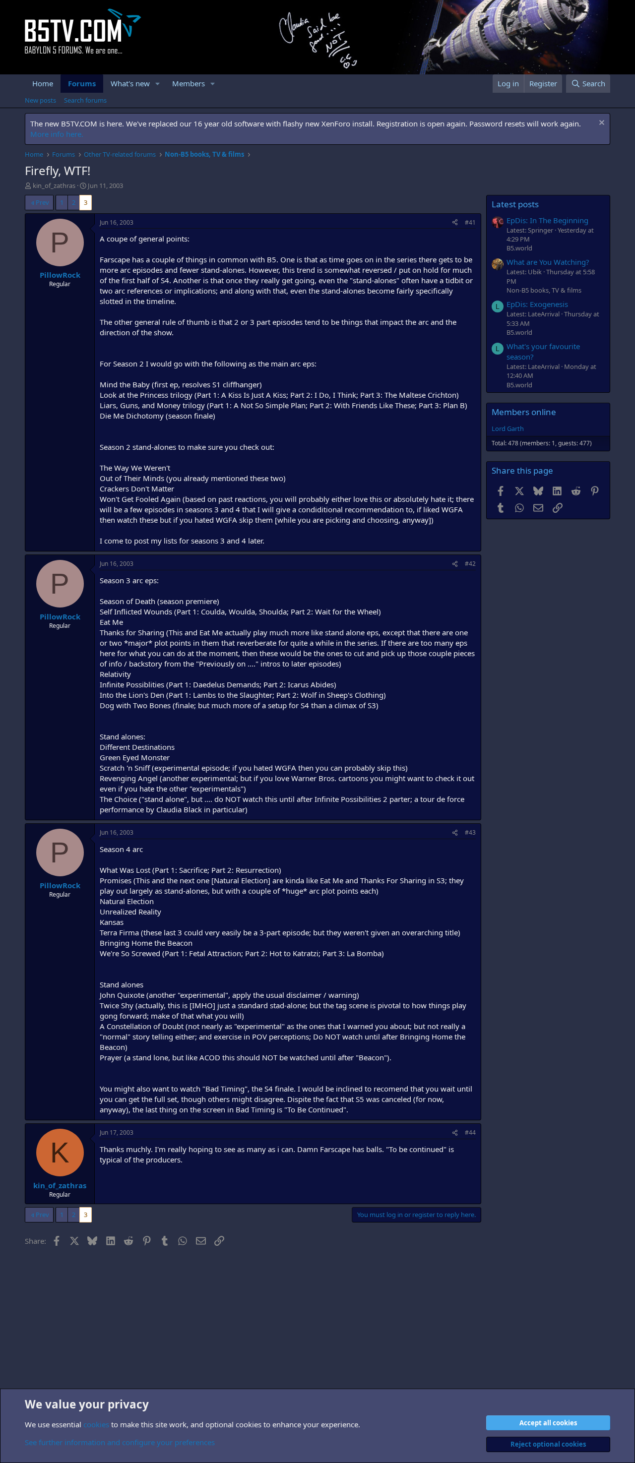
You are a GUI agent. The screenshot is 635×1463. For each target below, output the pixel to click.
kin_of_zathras (54, 185)
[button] (158, 83)
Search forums (85, 100)
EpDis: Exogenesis (537, 304)
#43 (470, 832)
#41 (470, 222)
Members (188, 83)
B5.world (519, 248)
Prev (42, 202)
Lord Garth (508, 428)
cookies (96, 1424)
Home (42, 83)
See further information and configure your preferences (120, 1442)
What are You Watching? (548, 262)
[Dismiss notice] (600, 124)
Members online (524, 412)
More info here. (56, 134)
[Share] (454, 223)
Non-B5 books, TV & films (544, 290)
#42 (470, 563)
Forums (82, 83)
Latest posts (515, 204)
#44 (470, 1132)
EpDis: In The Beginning (547, 220)
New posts (40, 100)
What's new (130, 83)
